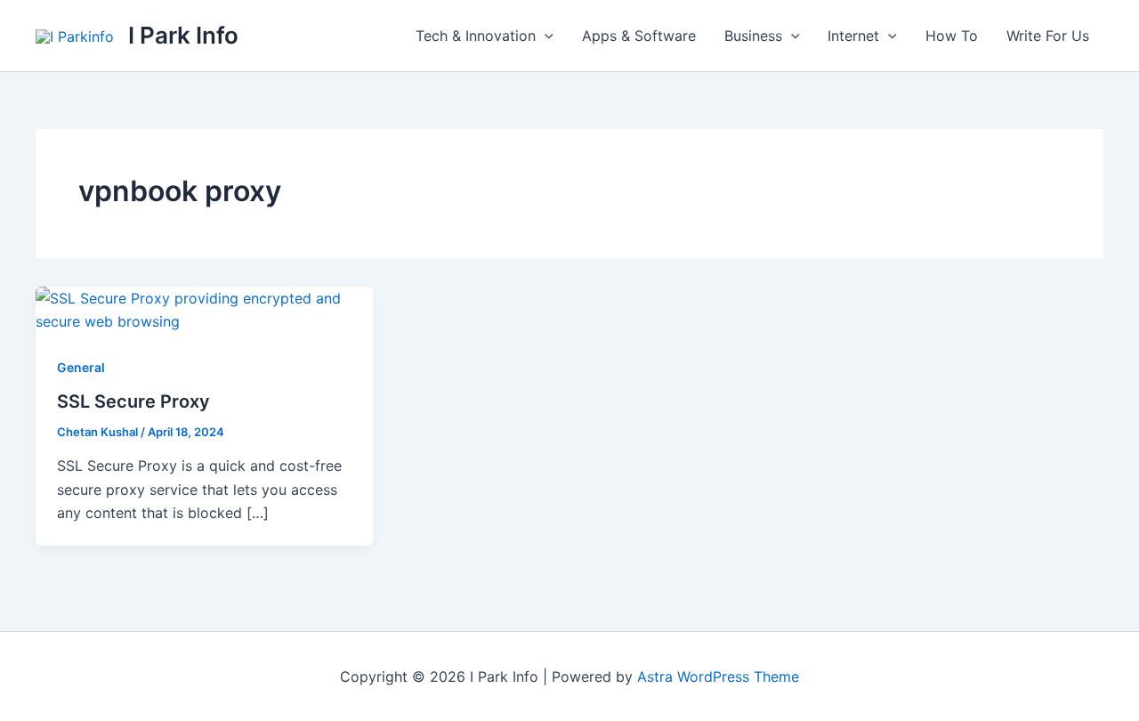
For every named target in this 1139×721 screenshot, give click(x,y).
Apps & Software (639, 36)
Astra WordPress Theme (718, 676)
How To (951, 36)
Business (753, 36)
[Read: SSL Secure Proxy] (204, 309)
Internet (853, 36)
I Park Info (183, 35)
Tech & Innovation (476, 36)
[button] (544, 35)
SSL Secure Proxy (133, 401)
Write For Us (1047, 36)
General (81, 367)
